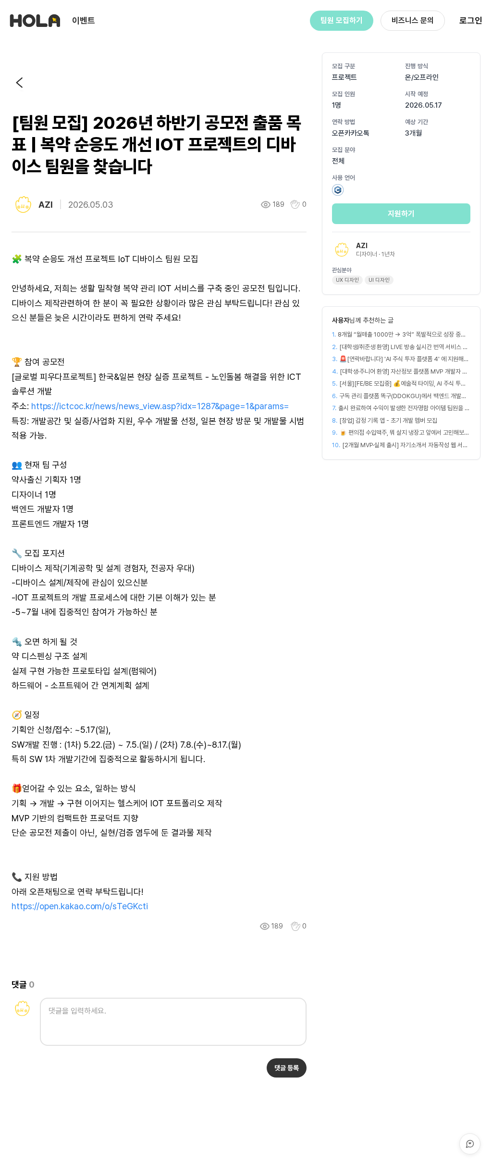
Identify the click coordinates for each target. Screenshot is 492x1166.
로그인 (470, 20)
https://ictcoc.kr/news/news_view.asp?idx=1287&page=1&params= (160, 406)
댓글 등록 (286, 1068)
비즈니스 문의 (413, 20)
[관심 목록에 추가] (295, 926)
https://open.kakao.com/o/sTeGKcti (80, 906)
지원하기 (401, 213)
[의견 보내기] (469, 1143)
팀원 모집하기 (341, 20)
